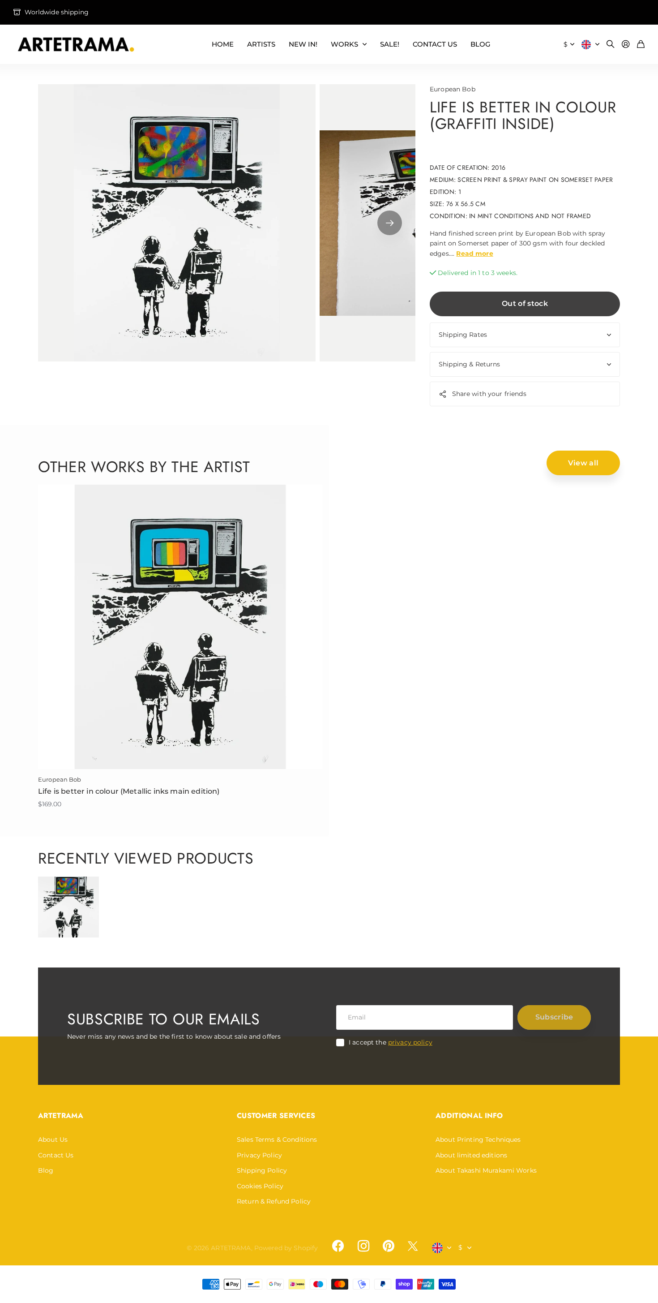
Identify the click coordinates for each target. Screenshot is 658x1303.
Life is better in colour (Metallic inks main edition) (128, 791)
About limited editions (471, 1155)
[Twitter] (413, 1246)
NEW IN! (303, 44)
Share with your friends (489, 394)
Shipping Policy (262, 1170)
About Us (53, 1139)
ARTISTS (261, 44)
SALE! (389, 44)
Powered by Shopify (286, 1248)
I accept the (390, 1042)
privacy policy (410, 1042)
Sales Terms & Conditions (277, 1139)
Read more (474, 253)
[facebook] (338, 1246)
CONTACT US (435, 44)
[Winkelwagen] (641, 44)
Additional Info (469, 1115)
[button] (389, 223)
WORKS (344, 44)
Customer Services (276, 1115)
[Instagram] (363, 1246)
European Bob (452, 89)
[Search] (611, 44)
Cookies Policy (260, 1186)
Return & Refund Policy (274, 1201)
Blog (46, 1170)
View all (583, 463)
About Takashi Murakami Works (486, 1170)
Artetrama (60, 1115)
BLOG (480, 44)
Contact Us (55, 1155)
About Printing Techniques (478, 1139)
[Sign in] (626, 44)
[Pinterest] (388, 1246)
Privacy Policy (259, 1155)
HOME (223, 44)
